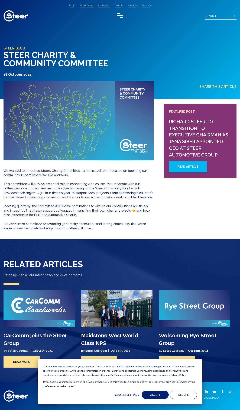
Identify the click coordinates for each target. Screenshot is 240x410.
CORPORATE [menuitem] (104, 5)
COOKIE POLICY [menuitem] (211, 398)
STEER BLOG (14, 48)
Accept (155, 394)
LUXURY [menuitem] (119, 5)
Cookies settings (127, 394)
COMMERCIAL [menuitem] (86, 5)
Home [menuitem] (72, 5)
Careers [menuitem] (132, 5)
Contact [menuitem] (146, 5)
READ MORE (21, 362)
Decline (183, 394)
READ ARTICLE (187, 166)
